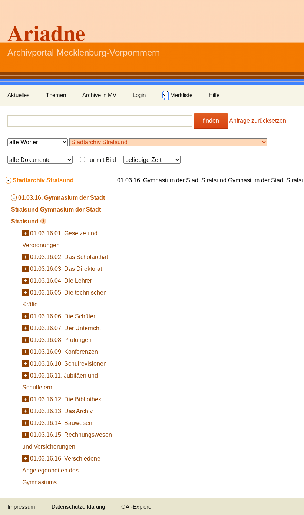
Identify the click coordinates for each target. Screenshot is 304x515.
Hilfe (214, 95)
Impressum (21, 507)
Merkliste (181, 95)
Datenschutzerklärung (78, 507)
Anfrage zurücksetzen (257, 120)
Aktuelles (18, 95)
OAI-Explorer (137, 507)
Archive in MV (99, 95)
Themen (56, 95)
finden (211, 120)
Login (139, 95)
